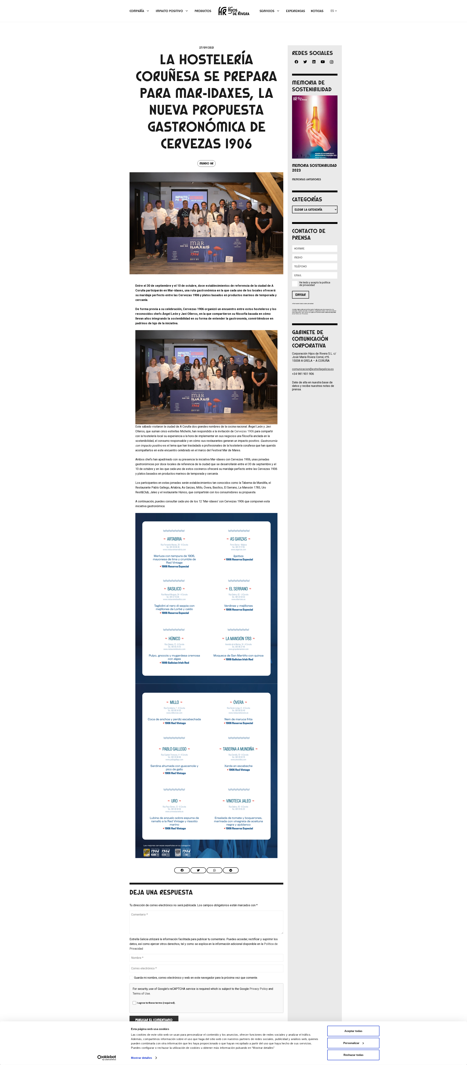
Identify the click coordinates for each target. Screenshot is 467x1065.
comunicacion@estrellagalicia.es (313, 369)
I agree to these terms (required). (156, 1002)
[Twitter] (305, 61)
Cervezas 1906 (244, 431)
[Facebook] (296, 61)
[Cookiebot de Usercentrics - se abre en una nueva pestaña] (107, 1058)
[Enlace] (234, 11)
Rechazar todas (353, 1054)
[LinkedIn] (314, 61)
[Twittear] (198, 870)
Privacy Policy (259, 989)
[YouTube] (322, 61)
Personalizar (351, 1042)
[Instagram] (331, 62)
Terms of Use (141, 993)
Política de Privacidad (301, 314)
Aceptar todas (353, 1031)
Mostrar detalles (141, 1057)
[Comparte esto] (182, 870)
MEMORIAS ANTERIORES (306, 179)
